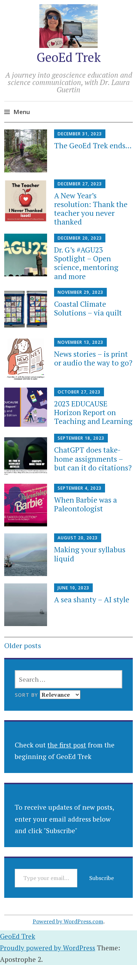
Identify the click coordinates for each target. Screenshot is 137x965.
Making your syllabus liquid (89, 554)
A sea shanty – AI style (91, 599)
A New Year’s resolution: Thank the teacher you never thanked (91, 209)
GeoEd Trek (69, 57)
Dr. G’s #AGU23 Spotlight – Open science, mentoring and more (86, 263)
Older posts (22, 645)
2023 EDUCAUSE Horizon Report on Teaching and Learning (93, 412)
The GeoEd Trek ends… (93, 145)
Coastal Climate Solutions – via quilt (88, 308)
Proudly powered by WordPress (47, 947)
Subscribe (101, 878)
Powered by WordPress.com (68, 921)
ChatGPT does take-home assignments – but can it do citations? (93, 458)
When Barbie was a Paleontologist (85, 504)
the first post (66, 744)
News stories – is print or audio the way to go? (93, 358)
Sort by (27, 694)
